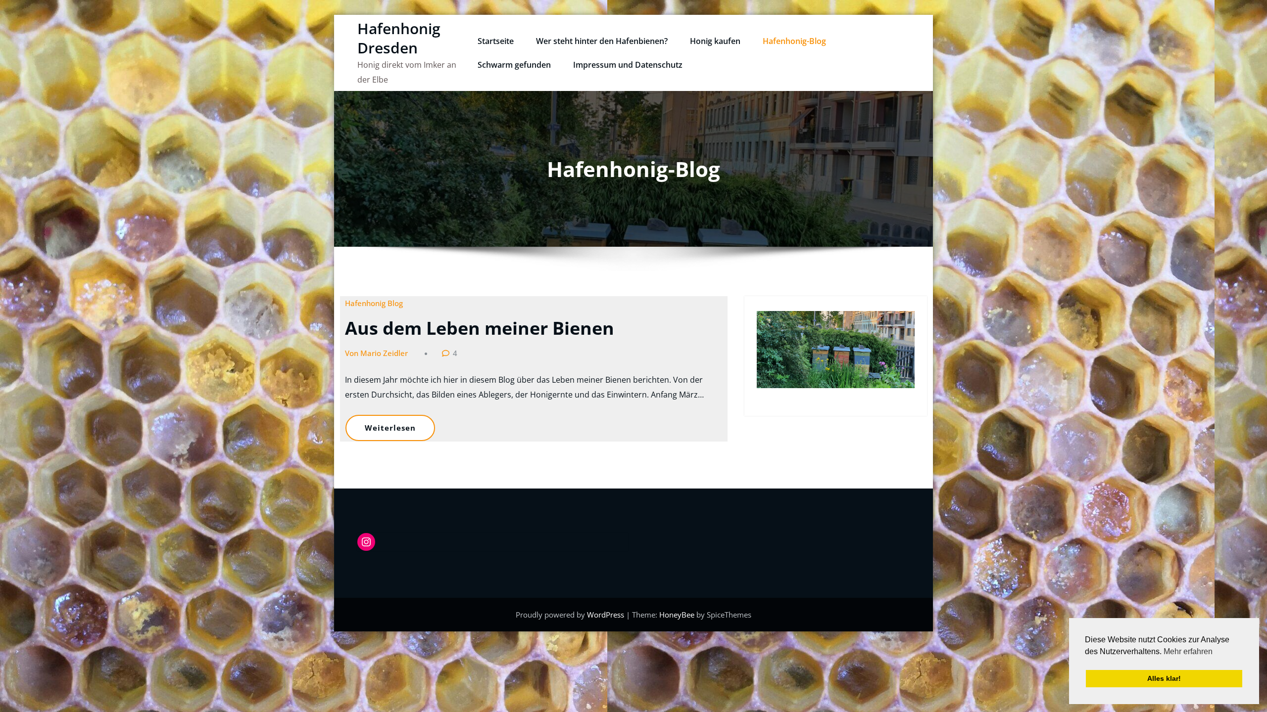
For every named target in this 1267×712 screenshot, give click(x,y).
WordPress (606, 615)
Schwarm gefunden (514, 64)
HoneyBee (676, 615)
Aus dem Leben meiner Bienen (479, 328)
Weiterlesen (390, 428)
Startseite (496, 41)
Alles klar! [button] (1164, 678)
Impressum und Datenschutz (627, 64)
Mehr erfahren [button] (1188, 651)
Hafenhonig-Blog (794, 41)
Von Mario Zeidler (376, 353)
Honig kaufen (715, 41)
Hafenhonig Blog (374, 303)
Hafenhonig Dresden (398, 38)
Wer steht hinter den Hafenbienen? (602, 41)
